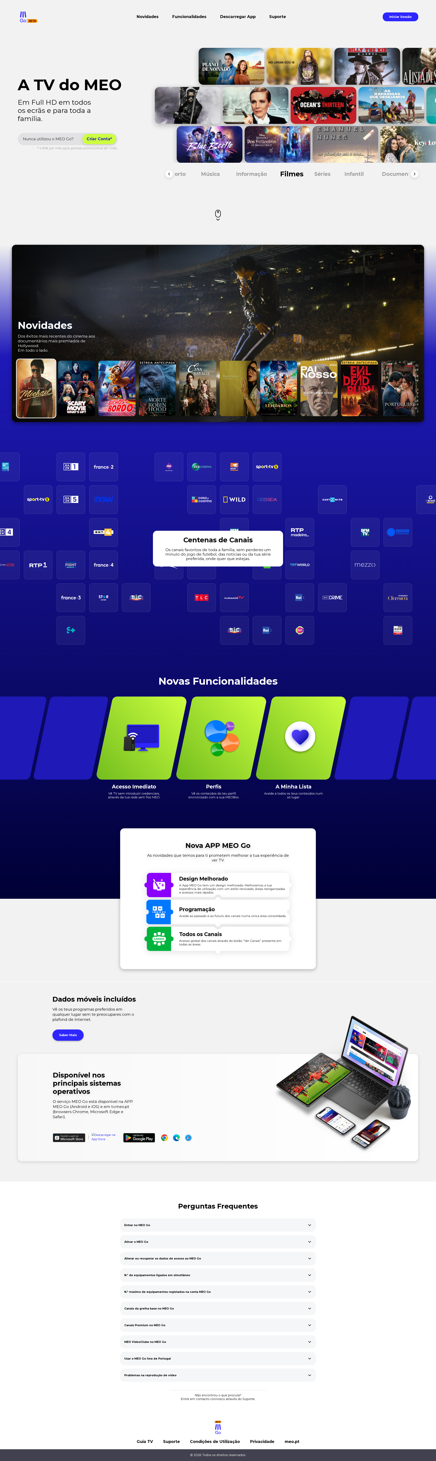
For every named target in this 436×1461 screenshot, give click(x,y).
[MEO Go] (29, 17)
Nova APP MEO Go (218, 845)
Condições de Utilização (215, 1441)
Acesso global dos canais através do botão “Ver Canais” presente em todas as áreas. (230, 942)
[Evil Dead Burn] (359, 388)
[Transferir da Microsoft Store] (69, 1138)
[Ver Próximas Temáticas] (414, 174)
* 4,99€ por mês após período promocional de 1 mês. (77, 148)
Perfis (213, 787)
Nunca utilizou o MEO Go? (48, 139)
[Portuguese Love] (399, 388)
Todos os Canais (200, 934)
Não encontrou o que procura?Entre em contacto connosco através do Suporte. (218, 1397)
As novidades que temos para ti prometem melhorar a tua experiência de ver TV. (218, 858)
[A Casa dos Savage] (197, 388)
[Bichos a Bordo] (116, 388)
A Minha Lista (294, 787)
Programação (197, 909)
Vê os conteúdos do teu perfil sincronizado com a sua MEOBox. (213, 795)
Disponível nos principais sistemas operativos (87, 1083)
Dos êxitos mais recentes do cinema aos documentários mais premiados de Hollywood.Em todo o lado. (56, 343)
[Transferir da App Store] (106, 1138)
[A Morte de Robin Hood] (157, 388)
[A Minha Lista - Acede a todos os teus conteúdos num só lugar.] (301, 738)
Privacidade (262, 1441)
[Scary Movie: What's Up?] (76, 388)
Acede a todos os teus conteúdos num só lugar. (293, 795)
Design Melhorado (203, 879)
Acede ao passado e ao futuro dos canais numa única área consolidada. (232, 916)
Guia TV (145, 1441)
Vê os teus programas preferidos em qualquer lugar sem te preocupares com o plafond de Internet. (93, 1014)
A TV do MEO (70, 85)
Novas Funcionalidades (218, 681)
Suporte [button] (277, 16)
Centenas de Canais (218, 540)
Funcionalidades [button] (189, 16)
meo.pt (292, 1441)
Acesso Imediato (134, 787)
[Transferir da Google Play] (139, 1138)
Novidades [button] (148, 16)
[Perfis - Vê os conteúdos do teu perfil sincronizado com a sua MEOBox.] (221, 738)
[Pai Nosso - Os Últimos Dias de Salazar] (318, 388)
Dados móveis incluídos (94, 999)
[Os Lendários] (278, 388)
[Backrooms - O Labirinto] (238, 388)
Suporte (171, 1441)
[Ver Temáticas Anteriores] (169, 174)
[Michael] (36, 388)
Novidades (45, 325)
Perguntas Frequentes (218, 1206)
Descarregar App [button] (238, 16)
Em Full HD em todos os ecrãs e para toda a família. (54, 110)
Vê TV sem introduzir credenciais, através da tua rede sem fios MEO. (134, 795)
